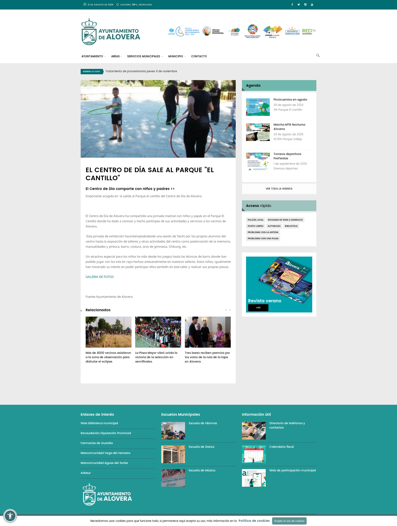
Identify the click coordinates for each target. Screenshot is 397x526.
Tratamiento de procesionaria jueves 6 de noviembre (141, 71)
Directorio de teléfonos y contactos (287, 425)
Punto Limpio (255, 226)
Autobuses (274, 226)
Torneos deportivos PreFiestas (287, 156)
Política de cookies (254, 521)
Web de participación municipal (292, 470)
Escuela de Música (202, 470)
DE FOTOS (100, 277)
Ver (258, 308)
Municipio (176, 56)
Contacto (199, 56)
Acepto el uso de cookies (289, 520)
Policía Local (256, 219)
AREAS (115, 56)
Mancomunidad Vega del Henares (105, 453)
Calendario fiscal (281, 446)
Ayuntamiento (92, 56)
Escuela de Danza (201, 446)
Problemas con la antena (263, 232)
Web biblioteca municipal (99, 423)
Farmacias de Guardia (97, 443)
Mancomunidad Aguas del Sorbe (104, 463)
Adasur (86, 473)
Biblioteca (291, 226)
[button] (10, 516)
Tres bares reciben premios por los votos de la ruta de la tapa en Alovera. (207, 357)
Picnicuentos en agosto (290, 99)
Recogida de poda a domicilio (285, 219)
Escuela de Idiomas (203, 423)
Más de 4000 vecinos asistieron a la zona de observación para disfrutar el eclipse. (108, 357)
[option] (203, 71)
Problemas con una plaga (263, 238)
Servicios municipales (144, 56)
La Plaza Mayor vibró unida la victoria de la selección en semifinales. (156, 357)
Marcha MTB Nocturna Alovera (289, 126)
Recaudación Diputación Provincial (106, 433)
